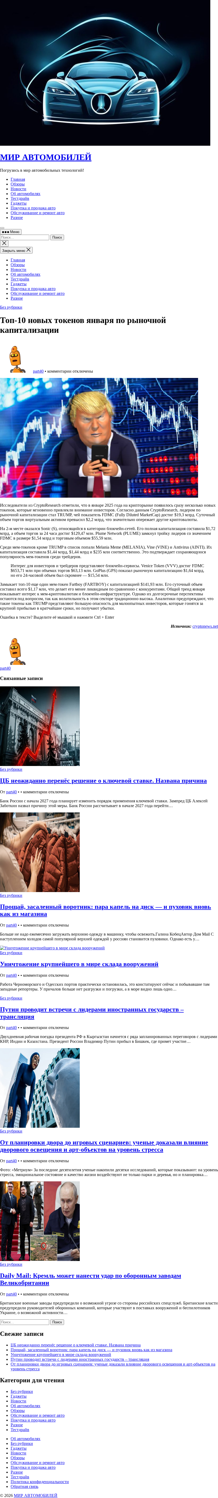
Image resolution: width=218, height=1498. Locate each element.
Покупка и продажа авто (33, 288)
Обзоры (18, 264)
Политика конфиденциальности (40, 1481)
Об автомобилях (25, 274)
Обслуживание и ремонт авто (38, 293)
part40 (38, 371)
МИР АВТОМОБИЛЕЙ (45, 157)
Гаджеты (19, 284)
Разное (17, 298)
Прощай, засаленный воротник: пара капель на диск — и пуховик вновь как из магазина (91, 1350)
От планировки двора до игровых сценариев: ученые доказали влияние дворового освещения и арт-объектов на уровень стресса (104, 1146)
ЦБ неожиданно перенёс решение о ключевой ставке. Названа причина (103, 780)
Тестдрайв (20, 279)
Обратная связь (24, 1486)
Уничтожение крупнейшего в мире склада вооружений (79, 964)
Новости (18, 269)
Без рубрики (11, 307)
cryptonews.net (205, 626)
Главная (18, 260)
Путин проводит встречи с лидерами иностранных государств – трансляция (80, 1359)
